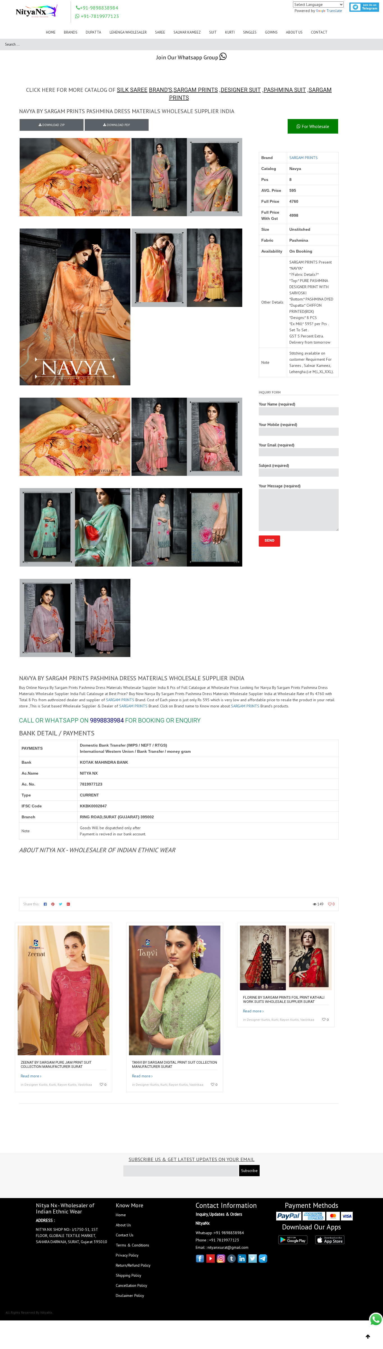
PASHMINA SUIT (285, 90)
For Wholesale (315, 126)
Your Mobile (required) (278, 424)
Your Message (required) (280, 485)
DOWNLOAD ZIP (52, 125)
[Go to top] (368, 1336)
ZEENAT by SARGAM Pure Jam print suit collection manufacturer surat (56, 1064)
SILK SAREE (132, 90)
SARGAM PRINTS (196, 90)
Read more (30, 1075)
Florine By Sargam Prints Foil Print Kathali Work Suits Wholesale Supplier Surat (283, 999)
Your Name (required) (277, 404)
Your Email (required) (276, 445)
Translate (334, 10)
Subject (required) (274, 465)
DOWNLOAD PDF (118, 125)
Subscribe (249, 1170)
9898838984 (107, 720)
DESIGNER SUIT (241, 90)
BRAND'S (160, 90)
